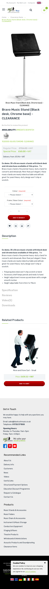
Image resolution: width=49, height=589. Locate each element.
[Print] (21, 225)
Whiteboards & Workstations (15, 539)
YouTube (15, 446)
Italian (33, 579)
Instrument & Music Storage (15, 522)
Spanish (37, 579)
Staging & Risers (10, 530)
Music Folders (9, 514)
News (6, 473)
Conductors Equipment (13, 526)
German (20, 579)
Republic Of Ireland (24, 579)
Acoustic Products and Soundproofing (19, 543)
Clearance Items (16, 17)
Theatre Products (11, 534)
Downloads (8, 305)
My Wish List (21, 3)
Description (9, 235)
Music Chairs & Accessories (15, 518)
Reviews (7, 295)
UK (12, 579)
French (28, 579)
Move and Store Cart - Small (24, 370)
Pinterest (10, 446)
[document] (29, 567)
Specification (10, 290)
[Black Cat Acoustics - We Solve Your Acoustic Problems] (14, 439)
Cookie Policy (9, 574)
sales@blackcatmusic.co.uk (19, 422)
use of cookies (30, 571)
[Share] (28, 225)
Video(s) (7, 300)
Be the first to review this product (15, 125)
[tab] (24, 235)
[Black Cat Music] (14, 10)
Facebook (5, 446)
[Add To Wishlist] (9, 225)
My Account (11, 3)
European (16, 579)
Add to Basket (19, 218)
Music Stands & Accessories (15, 510)
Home (4, 17)
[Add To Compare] (15, 225)
